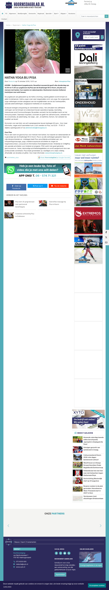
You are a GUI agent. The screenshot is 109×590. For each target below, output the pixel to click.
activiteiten (11, 157)
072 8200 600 (21, 561)
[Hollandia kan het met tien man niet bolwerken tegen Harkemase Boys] (78, 473)
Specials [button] (48, 13)
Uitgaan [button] (63, 13)
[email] (106, 242)
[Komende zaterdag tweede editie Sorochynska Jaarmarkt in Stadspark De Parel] (78, 439)
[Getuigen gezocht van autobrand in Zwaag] (78, 449)
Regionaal (41, 13)
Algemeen (12, 13)
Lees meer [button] (7, 587)
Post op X (39, 186)
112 (6, 13)
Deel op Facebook (16, 187)
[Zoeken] (106, 16)
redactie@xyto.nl (22, 564)
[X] (61, 553)
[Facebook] (56, 553)
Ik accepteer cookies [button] (97, 585)
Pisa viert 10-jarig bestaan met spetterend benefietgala (24, 204)
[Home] (2, 13)
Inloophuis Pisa (64, 81)
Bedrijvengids (22, 13)
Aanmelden (60, 574)
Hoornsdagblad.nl (29, 4)
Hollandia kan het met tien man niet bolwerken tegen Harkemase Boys (93, 473)
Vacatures (71, 13)
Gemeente (32, 13)
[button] (6, 526)
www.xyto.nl (20, 567)
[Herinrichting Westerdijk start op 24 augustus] (78, 480)
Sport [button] (56, 13)
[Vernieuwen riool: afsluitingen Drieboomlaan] (78, 498)
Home (8, 25)
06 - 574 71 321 (46, 175)
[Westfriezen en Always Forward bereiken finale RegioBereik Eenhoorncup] (78, 465)
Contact (4, 19)
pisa (17, 157)
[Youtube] (65, 553)
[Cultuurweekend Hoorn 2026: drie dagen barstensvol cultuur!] (78, 457)
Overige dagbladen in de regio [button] (91, 565)
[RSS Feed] (69, 553)
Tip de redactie (60, 186)
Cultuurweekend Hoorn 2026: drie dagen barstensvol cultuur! (92, 457)
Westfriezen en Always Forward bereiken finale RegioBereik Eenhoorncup (93, 465)
